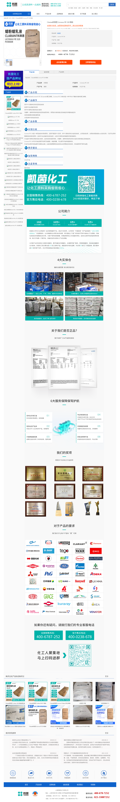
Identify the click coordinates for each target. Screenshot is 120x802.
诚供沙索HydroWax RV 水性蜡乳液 (13, 225)
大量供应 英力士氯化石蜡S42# (13, 176)
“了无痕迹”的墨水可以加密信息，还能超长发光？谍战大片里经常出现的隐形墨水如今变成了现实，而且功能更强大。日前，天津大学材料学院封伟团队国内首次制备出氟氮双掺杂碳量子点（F (35, 758)
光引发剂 (95, 8)
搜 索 (112, 4)
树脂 (91, 8)
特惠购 (93, 784)
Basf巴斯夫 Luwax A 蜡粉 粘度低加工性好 (15, 726)
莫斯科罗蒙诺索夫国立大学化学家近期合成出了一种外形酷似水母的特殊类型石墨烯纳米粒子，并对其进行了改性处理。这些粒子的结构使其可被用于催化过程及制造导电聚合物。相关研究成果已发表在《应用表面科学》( (87, 745)
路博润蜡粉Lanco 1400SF (14, 127)
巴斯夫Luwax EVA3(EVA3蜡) (83, 726)
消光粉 (75, 8)
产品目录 (48, 14)
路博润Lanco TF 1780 (14, 120)
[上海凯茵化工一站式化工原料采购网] (12, 4)
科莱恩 (59, 33)
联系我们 (80, 784)
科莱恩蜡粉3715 (105, 703)
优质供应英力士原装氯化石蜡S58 (13, 183)
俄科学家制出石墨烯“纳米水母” (73, 740)
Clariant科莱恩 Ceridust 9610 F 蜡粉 (13, 113)
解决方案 (71, 14)
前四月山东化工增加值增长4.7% (21, 740)
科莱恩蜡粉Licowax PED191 (13, 134)
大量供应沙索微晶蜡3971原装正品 (13, 190)
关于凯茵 (83, 14)
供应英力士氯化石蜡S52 (14, 162)
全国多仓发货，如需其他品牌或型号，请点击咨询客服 (65, 25)
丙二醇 (100, 8)
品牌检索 (60, 14)
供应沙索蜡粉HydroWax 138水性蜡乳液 (13, 209)
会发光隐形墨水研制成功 (19, 753)
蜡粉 (87, 8)
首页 (38, 14)
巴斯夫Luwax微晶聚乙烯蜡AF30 (105, 726)
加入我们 (95, 14)
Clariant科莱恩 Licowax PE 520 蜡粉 (37, 726)
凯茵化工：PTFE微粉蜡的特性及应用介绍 (76, 753)
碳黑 (79, 8)
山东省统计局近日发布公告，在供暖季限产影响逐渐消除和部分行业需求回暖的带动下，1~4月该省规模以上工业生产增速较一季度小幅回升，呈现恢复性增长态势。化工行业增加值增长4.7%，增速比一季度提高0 (35, 745)
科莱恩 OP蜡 (83, 703)
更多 (106, 676)
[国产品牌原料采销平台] (13, 89)
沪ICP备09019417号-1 (72, 798)
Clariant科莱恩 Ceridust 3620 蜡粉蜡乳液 (15, 703)
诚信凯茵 (66, 784)
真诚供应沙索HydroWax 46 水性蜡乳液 (13, 218)
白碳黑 (83, 8)
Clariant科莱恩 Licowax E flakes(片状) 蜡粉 (60, 703)
